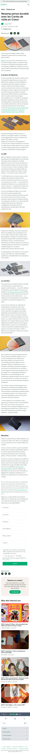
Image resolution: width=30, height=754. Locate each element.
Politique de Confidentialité (17, 746)
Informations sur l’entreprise (12, 748)
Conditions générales (6, 746)
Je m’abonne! (15, 592)
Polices (26, 746)
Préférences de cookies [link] (23, 748)
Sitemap (3, 748)
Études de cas (11, 9)
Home (3, 9)
